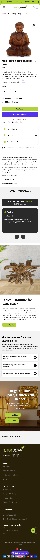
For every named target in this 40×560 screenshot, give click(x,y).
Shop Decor (12, 421)
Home (4, 14)
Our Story (6, 467)
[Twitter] (12, 122)
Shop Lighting (13, 415)
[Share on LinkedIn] (20, 122)
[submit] (33, 530)
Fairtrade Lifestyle (22, 542)
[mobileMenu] (4, 7)
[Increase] (15, 92)
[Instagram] (17, 455)
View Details (9, 325)
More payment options (20, 119)
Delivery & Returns (9, 494)
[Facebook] (8, 122)
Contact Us (7, 490)
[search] (33, 7)
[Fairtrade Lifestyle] (20, 7)
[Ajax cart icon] (37, 7)
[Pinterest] (16, 122)
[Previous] (1, 2)
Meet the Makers (9, 471)
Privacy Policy (8, 498)
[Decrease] (4, 92)
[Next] (38, 2)
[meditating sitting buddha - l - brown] (34, 25)
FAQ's (5, 479)
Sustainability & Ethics (10, 475)
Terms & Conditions (10, 502)
